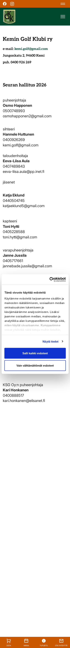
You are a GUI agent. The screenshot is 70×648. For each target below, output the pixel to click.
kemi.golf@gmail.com (31, 49)
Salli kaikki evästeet (35, 353)
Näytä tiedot (50, 341)
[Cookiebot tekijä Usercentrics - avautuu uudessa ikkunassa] (50, 279)
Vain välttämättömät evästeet (35, 365)
